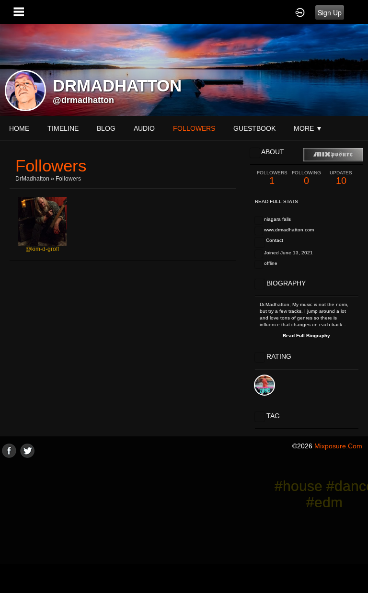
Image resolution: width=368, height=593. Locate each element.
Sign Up (330, 12)
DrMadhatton (32, 178)
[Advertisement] (184, 525)
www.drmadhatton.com (289, 229)
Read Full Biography (306, 335)
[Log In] (300, 12)
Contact (274, 240)
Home (19, 128)
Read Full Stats (276, 201)
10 (341, 178)
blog (106, 128)
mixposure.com (338, 446)
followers (194, 128)
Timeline (63, 128)
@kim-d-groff (42, 249)
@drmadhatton (83, 100)
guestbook (254, 128)
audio (144, 128)
